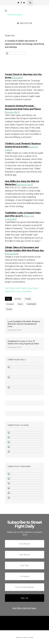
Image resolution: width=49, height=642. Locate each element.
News (20, 304)
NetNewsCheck (24, 184)
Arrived (18, 299)
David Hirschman (32, 25)
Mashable (17, 77)
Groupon (10, 304)
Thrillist (9, 309)
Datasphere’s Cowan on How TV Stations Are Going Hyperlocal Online (23, 342)
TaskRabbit (31, 304)
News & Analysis (15, 15)
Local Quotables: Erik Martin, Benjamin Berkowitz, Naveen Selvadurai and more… (24, 324)
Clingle (28, 299)
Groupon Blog (12, 112)
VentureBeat (12, 253)
